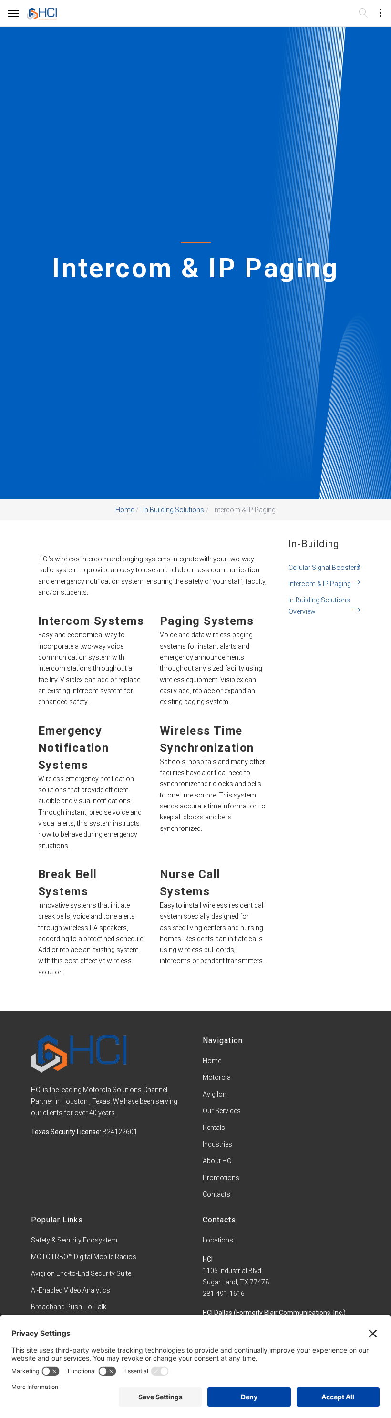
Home (124, 510)
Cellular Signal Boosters (324, 567)
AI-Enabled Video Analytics (70, 1290)
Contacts (216, 1194)
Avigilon (214, 1094)
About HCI (218, 1161)
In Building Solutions (173, 510)
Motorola (217, 1077)
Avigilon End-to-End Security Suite (81, 1273)
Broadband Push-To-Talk (68, 1307)
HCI (208, 1259)
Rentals (214, 1127)
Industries (217, 1144)
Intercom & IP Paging (319, 584)
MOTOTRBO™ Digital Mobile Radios (83, 1257)
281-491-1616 (224, 1293)
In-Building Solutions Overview (319, 605)
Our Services (222, 1111)
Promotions (221, 1177)
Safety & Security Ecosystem (74, 1240)
